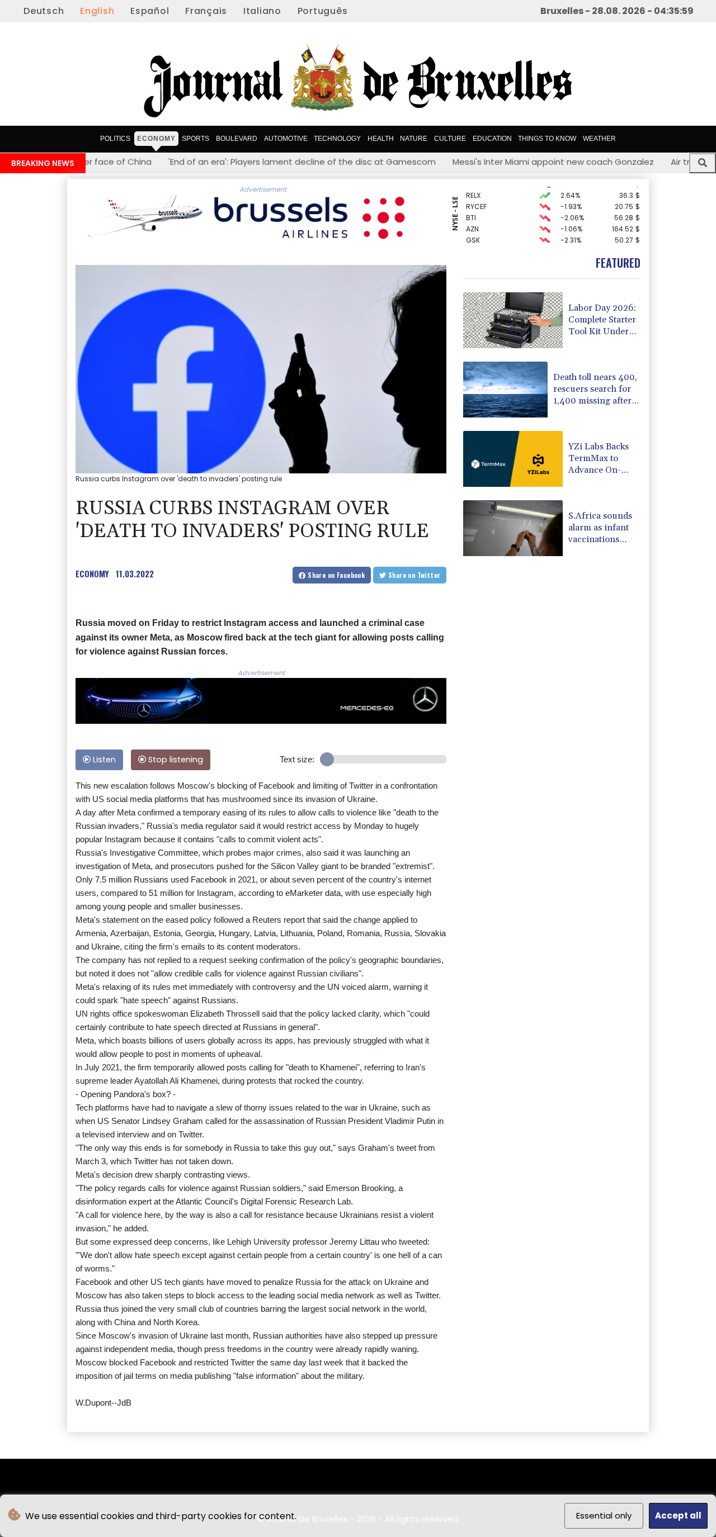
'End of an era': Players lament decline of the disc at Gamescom (223, 161)
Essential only (604, 1515)
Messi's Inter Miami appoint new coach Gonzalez (475, 161)
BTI (471, 206)
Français (206, 10)
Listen (103, 759)
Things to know (547, 139)
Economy (156, 139)
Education (492, 139)
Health (381, 139)
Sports (195, 139)
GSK (473, 228)
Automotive (286, 139)
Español (149, 10)
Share (335, 575)
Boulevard (236, 139)
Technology (337, 139)
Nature (413, 139)
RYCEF (476, 195)
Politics (115, 139)
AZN (472, 217)
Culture (450, 139)
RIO (471, 239)
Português (323, 10)
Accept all (678, 1515)
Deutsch (43, 10)
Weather (599, 139)
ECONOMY (92, 573)
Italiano (262, 10)
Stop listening (174, 759)
